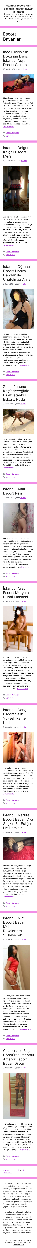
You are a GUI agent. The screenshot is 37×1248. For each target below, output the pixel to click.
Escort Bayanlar (12, 133)
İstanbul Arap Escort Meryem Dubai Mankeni (16, 592)
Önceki (7, 1170)
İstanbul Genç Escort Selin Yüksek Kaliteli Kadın (15, 716)
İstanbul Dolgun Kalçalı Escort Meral (16, 152)
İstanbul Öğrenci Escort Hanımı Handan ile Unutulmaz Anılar (17, 272)
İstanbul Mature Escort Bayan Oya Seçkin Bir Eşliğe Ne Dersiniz (18, 821)
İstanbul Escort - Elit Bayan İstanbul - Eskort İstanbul (18, 8)
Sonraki (8, 1173)
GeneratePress (18, 1245)
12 (29, 1170)
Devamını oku (8, 126)
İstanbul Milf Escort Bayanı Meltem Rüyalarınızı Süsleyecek (14, 926)
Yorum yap (10, 136)
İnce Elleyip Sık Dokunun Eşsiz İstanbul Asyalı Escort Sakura (15, 58)
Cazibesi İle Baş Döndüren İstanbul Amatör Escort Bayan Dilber (18, 1057)
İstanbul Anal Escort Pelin (14, 491)
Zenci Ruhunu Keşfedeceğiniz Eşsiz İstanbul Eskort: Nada (16, 392)
